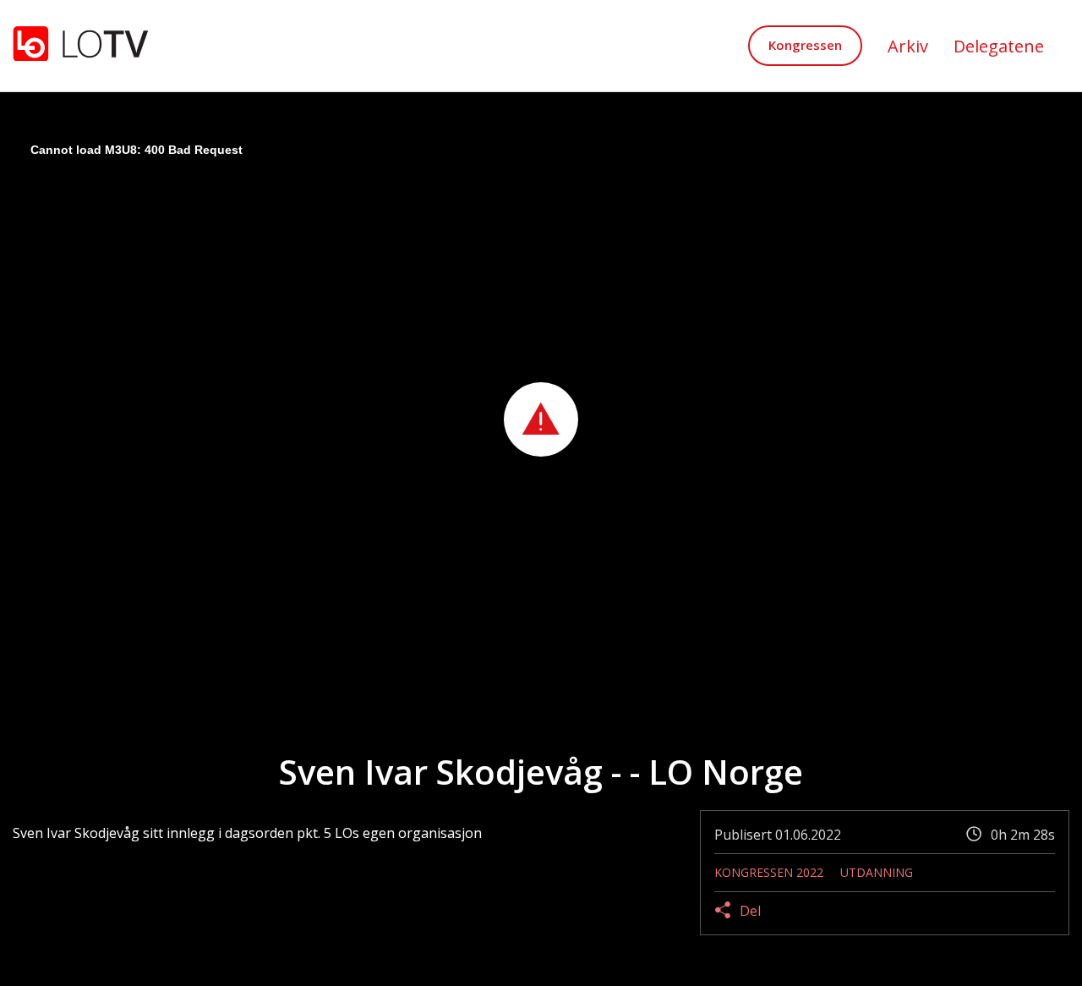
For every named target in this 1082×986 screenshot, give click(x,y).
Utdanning (876, 872)
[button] (541, 419)
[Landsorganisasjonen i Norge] (80, 45)
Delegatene (999, 46)
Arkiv (908, 46)
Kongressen (805, 44)
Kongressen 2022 (768, 872)
